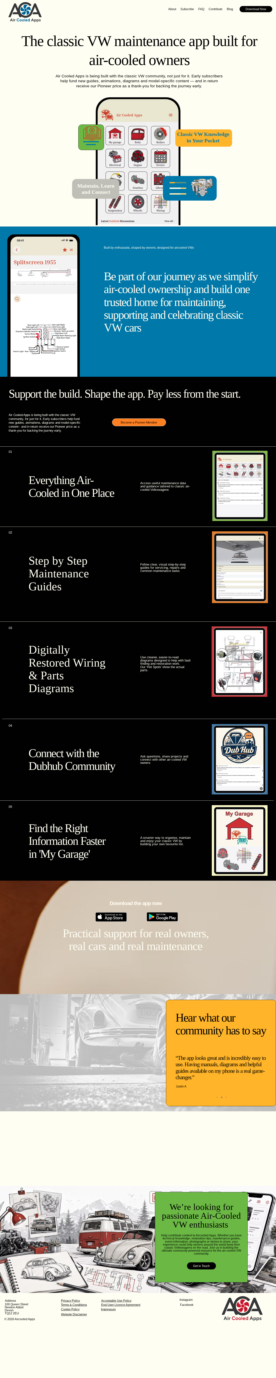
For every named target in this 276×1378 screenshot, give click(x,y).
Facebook (186, 1304)
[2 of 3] (221, 1097)
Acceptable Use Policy (116, 1300)
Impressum (108, 1309)
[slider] (44, 372)
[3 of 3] (226, 1097)
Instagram (186, 1299)
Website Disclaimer (74, 1314)
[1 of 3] (217, 1097)
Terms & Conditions (74, 1304)
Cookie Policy (70, 1309)
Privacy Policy (70, 1300)
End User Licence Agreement (120, 1304)
